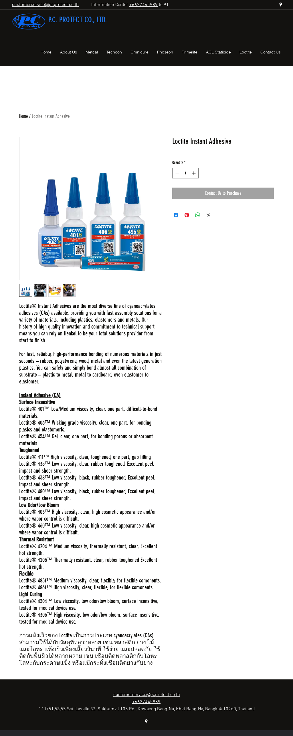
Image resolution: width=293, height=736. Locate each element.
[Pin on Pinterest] (186, 215)
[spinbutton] (185, 173)
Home (23, 116)
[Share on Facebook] (176, 215)
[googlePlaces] (281, 4)
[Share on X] (208, 215)
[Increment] (194, 173)
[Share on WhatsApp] (197, 215)
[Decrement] (176, 173)
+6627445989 (143, 5)
